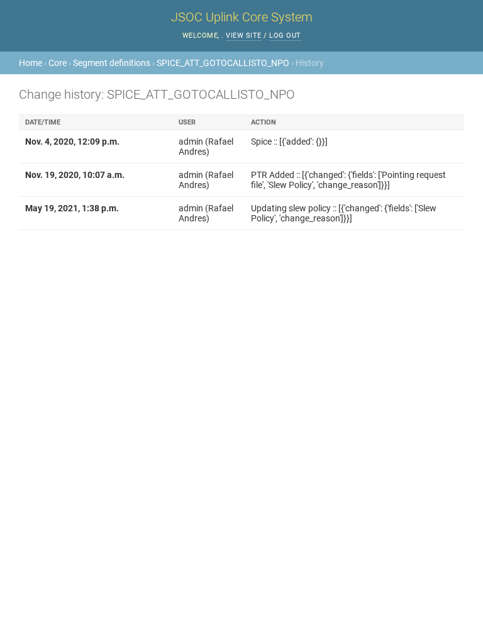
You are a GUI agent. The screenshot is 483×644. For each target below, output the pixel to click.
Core (57, 63)
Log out (285, 35)
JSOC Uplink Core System (242, 17)
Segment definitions (111, 63)
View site (244, 35)
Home (30, 63)
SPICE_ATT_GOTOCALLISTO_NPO (223, 63)
